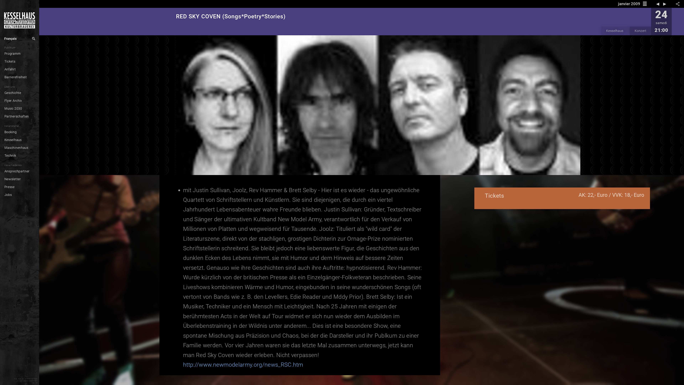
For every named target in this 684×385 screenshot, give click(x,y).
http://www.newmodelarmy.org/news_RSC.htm (243, 364)
